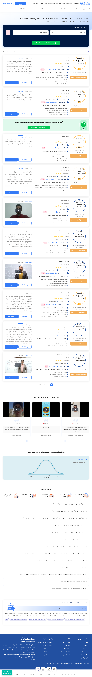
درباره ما (86, 645)
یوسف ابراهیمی (65, 200)
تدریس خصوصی (83, 603)
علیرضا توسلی (65, 167)
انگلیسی (75, 9)
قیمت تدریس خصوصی (64, 655)
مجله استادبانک (51, 3)
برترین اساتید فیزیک (47, 648)
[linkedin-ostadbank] (54, 664)
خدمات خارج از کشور (60, 3)
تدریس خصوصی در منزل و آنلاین (19, 646)
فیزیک (65, 9)
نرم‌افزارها (42, 9)
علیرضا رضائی (65, 324)
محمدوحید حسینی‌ (64, 261)
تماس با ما (85, 648)
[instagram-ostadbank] (47, 664)
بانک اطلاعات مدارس (65, 652)
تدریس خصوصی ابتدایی (13, 649)
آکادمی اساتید (66, 648)
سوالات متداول (43, 3)
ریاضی (69, 9)
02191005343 (78, 663)
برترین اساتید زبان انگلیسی (45, 642)
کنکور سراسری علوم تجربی (66, 603)
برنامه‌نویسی (49, 9)
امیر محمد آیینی (64, 293)
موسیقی (36, 9)
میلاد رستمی (65, 90)
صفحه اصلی (76, 3)
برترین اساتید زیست (47, 655)
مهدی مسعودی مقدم (63, 231)
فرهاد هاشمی (65, 58)
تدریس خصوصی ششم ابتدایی (18, 651)
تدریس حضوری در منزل (79, 462)
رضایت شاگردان (69, 3)
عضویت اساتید (66, 642)
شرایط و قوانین (84, 658)
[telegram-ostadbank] (50, 664)
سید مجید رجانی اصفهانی (62, 354)
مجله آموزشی (66, 645)
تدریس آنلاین (81, 459)
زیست (55, 9)
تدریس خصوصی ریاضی (8, 647)
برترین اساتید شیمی (47, 652)
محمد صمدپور (65, 136)
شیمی (60, 9)
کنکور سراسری (76, 603)
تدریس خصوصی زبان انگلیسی (27, 649)
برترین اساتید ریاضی (47, 645)
